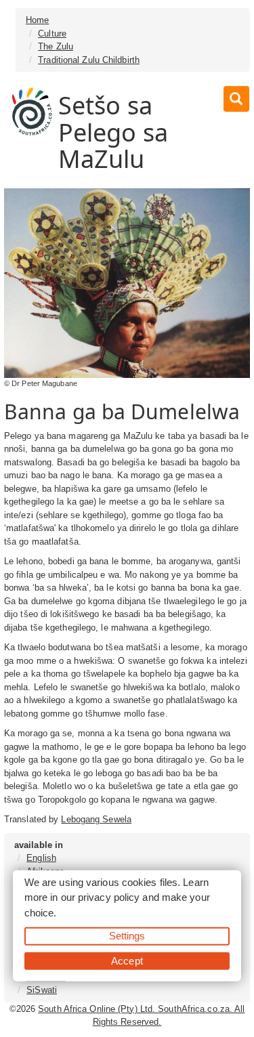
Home (37, 20)
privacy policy (109, 897)
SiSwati (41, 990)
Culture (52, 33)
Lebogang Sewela (96, 819)
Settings (127, 935)
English (41, 858)
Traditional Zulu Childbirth (89, 60)
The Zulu (55, 46)
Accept (127, 960)
